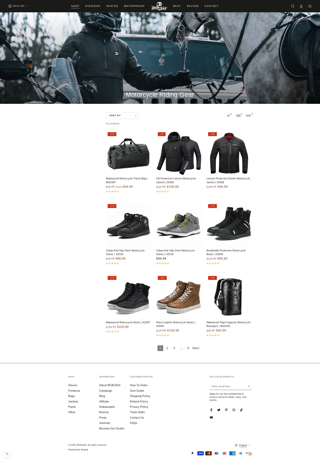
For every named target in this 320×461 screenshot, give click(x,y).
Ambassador (107, 406)
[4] (248, 115)
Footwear (74, 390)
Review (104, 412)
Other (71, 412)
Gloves (72, 385)
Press (102, 417)
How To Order (139, 385)
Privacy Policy (139, 406)
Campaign (105, 390)
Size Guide (137, 390)
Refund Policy (139, 401)
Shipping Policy (140, 396)
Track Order (137, 412)
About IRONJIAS (109, 385)
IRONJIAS (82, 445)
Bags (71, 396)
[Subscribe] (250, 386)
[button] (292, 6)
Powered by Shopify (78, 450)
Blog (102, 396)
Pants (72, 406)
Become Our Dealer (111, 428)
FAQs (133, 423)
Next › (196, 348)
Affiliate (104, 401)
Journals (104, 423)
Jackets (73, 401)
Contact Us (137, 417)
